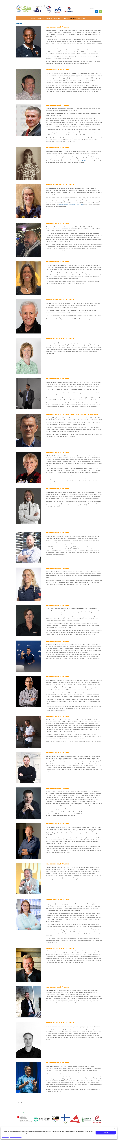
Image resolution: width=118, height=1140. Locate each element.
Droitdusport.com (87, 161)
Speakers (73, 18)
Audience (49, 18)
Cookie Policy (5, 1137)
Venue (66, 18)
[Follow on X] (100, 11)
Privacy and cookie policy (16, 1137)
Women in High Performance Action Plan (71, 204)
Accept (105, 1132)
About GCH (40, 18)
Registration (82, 18)
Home (33, 18)
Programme (58, 18)
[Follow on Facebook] (96, 11)
